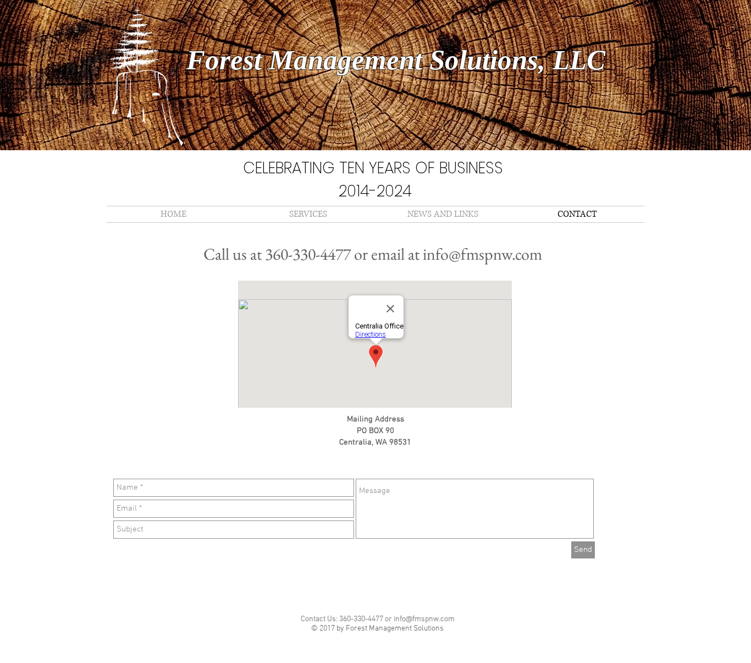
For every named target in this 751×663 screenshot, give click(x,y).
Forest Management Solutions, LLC (395, 60)
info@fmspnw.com (482, 254)
